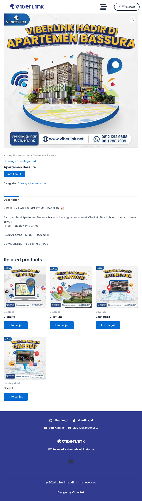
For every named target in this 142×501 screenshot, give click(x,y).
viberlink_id (61, 420)
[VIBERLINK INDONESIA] (69, 428)
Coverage (10, 161)
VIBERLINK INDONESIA (85, 428)
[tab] (11, 199)
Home (7, 155)
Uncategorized (21, 155)
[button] (104, 7)
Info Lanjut (14, 174)
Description (11, 199)
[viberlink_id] (50, 420)
